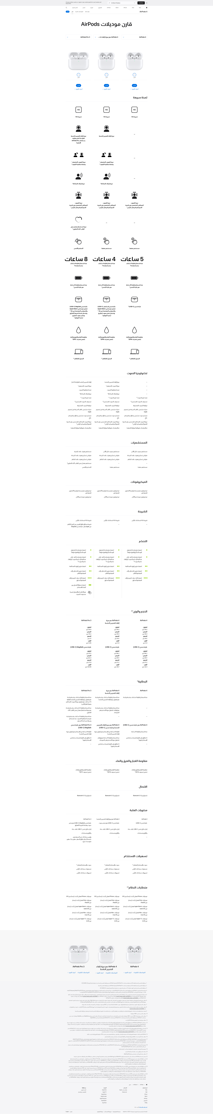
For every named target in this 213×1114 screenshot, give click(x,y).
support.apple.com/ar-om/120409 (90, 996)
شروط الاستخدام (108, 1111)
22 (128, 887)
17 (136, 397)
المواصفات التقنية (79, 11)
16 (129, 358)
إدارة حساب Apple (123, 1090)
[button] (121, 3)
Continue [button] (141, 3)
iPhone (146, 1094)
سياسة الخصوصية (116, 1111)
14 (72, 339)
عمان (71, 1111)
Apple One (104, 1090)
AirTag (146, 1102)
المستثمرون (83, 1090)
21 (132, 864)
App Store (104, 1102)
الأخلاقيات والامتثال (82, 1092)
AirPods (145, 1098)
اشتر (67, 11)
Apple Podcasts (103, 1098)
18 (131, 401)
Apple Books (103, 1100)
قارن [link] (72, 11)
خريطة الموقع (100, 1111)
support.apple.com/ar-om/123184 (137, 1008)
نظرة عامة (87, 11)
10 (128, 306)
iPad (146, 1092)
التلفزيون (145, 1100)
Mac (146, 1090)
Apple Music (103, 1094)
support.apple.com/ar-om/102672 (123, 996)
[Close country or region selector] (146, 3)
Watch (146, 1096)
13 (128, 339)
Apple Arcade (103, 1096)
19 (134, 561)
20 (132, 611)
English (67, 1111)
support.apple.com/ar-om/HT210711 (133, 1026)
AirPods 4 (143, 12)
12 (102, 315)
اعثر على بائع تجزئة (143, 1107)
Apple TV (104, 1092)
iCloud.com (124, 1092)
